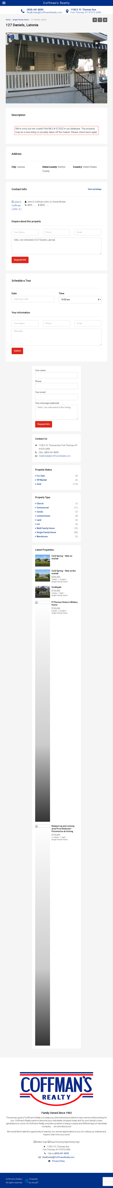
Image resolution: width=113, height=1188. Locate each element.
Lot (38, 524)
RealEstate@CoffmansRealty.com (55, 456)
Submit (17, 351)
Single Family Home (46, 532)
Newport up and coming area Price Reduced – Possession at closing (62, 828)
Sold (39, 484)
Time (61, 293)
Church (40, 503)
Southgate (56, 587)
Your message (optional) (47, 403)
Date (14, 293)
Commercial (43, 507)
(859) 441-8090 (61, 1153)
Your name (40, 370)
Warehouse (42, 536)
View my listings (94, 189)
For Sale (41, 476)
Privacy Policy (58, 1161)
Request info (20, 260)
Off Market (42, 480)
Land (39, 520)
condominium (43, 516)
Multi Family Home (46, 528)
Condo (40, 512)
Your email (40, 392)
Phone (38, 381)
